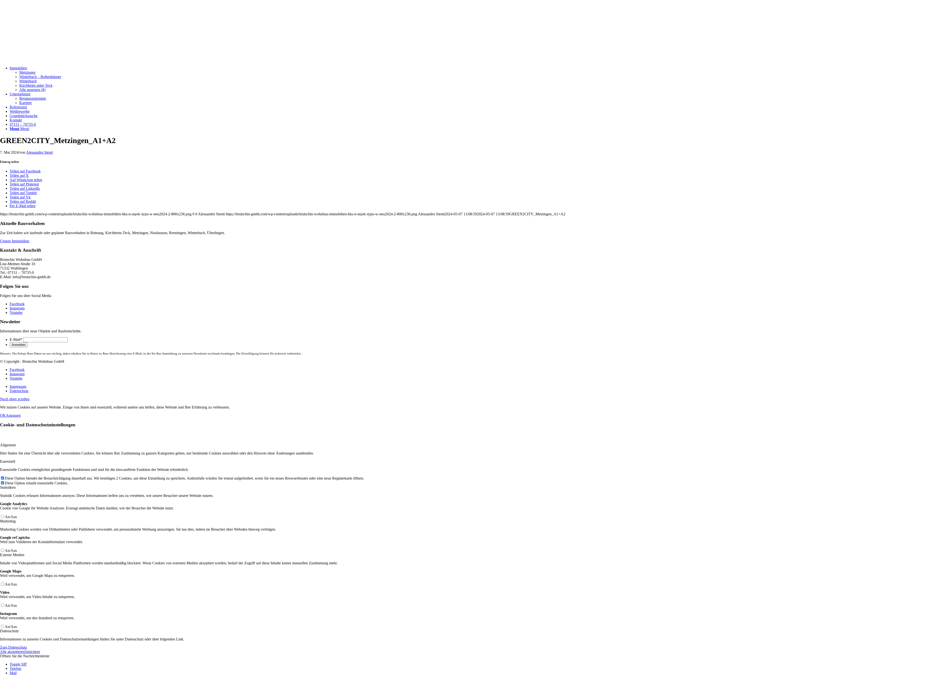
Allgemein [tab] (8, 445)
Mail (13, 673)
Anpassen (13, 415)
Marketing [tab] (8, 521)
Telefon (15, 668)
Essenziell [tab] (7, 461)
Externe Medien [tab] (12, 555)
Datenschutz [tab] (9, 631)
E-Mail (16, 339)
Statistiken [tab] (8, 487)
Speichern (32, 652)
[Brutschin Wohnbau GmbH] (36, 60)
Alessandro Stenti (39, 152)
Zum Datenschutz (13, 647)
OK (3, 415)
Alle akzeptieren (12, 652)
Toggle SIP (18, 664)
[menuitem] (467, 79)
